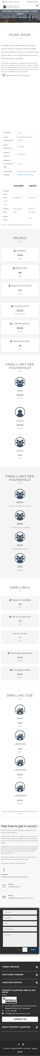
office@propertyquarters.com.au (20, 898)
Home (5, 17)
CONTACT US (32, 2)
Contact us (20, 1019)
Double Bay (22, 175)
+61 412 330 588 (11, 1011)
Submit (33, 950)
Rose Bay (29, 175)
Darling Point (31, 171)
